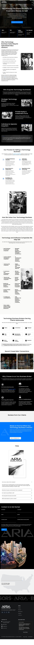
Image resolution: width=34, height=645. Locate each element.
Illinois (6, 327)
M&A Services (20, 611)
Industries (19, 613)
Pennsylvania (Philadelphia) (17, 334)
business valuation (12, 389)
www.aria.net (5, 628)
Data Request (30, 636)
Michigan (29, 327)
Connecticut (17, 327)
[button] (17, 482)
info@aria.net (5, 626)
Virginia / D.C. (29, 334)
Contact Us (20, 615)
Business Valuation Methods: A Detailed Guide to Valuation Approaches (24, 624)
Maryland (29, 340)
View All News (25, 632)
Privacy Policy (25, 636)
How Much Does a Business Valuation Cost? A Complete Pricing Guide (24, 628)
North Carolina (6, 341)
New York (5, 334)
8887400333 (5, 624)
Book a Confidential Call (15, 438)
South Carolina (17, 341)
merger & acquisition (17, 153)
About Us (19, 609)
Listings (19, 607)
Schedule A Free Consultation (17, 22)
